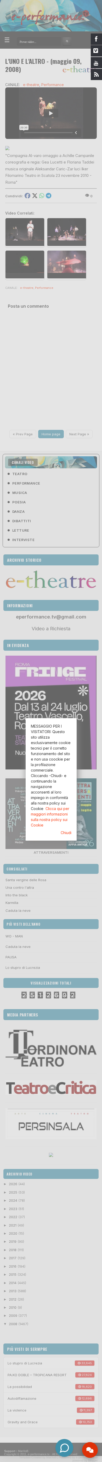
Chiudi (66, 832)
